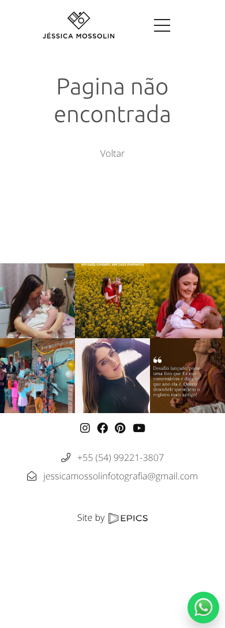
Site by (92, 517)
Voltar (112, 153)
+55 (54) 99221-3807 (120, 457)
